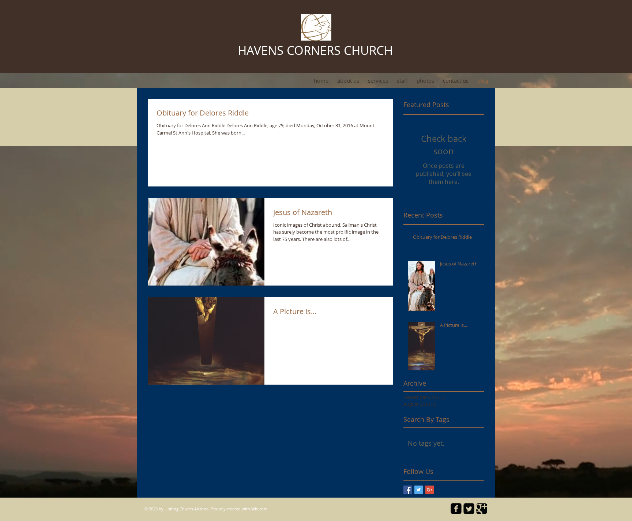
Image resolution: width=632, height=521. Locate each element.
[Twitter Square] (468, 508)
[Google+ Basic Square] (429, 490)
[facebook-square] (456, 508)
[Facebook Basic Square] (407, 490)
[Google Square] (481, 508)
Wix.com (259, 508)
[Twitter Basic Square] (418, 490)
